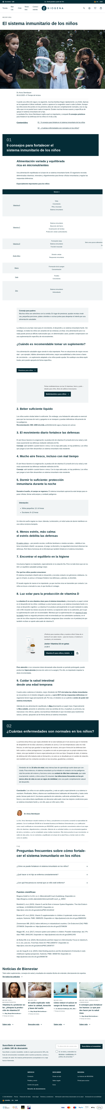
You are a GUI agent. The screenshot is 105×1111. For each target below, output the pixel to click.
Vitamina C (16, 227)
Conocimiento (35, 8)
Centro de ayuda (32, 1085)
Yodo (16, 277)
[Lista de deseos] (95, 8)
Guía (54, 1085)
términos (61, 1054)
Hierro (17, 268)
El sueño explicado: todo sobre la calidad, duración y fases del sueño (39, 1005)
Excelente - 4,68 (9, 1)
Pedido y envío (32, 1080)
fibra (50, 706)
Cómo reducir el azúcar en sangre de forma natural (65, 1004)
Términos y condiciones (46, 1096)
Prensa (16, 1096)
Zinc (16, 291)
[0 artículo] (101, 8)
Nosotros (27, 8)
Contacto (30, 1076)
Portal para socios (83, 1080)
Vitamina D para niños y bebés (58, 653)
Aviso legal (35, 1096)
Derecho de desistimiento (36, 1089)
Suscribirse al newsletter (91, 1046)
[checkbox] (57, 1051)
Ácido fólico (16, 256)
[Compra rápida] (77, 653)
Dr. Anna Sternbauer (24, 92)
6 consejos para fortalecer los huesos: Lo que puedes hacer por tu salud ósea (90, 1009)
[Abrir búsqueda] (84, 8)
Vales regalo (56, 1080)
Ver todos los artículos (11, 977)
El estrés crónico (23, 543)
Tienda (4, 8)
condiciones (70, 1054)
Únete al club (56, 1076)
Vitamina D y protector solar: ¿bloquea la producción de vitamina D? (13, 1007)
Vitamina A (16, 205)
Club (19, 8)
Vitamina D (16, 244)
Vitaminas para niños (25, 370)
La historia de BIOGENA (85, 1076)
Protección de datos (25, 1096)
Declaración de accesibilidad (93, 1096)
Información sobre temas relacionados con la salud (69, 1096)
